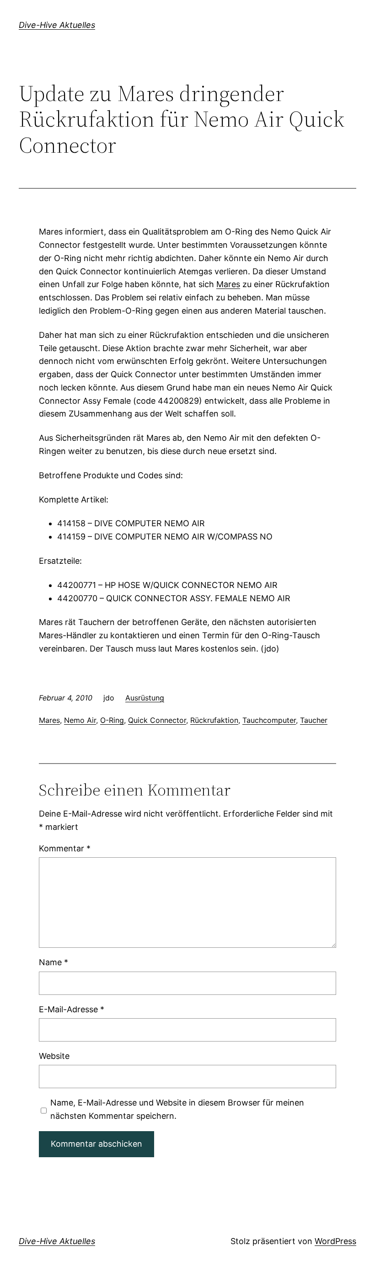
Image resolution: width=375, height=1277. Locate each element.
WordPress (335, 1241)
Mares (228, 284)
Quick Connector (157, 720)
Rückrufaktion (214, 720)
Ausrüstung (144, 697)
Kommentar (65, 848)
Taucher (313, 720)
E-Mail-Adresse (71, 1009)
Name (53, 962)
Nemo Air (80, 720)
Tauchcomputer (269, 720)
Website (54, 1056)
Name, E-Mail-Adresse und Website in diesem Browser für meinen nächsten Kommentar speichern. (177, 1109)
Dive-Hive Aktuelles (57, 25)
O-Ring (112, 720)
